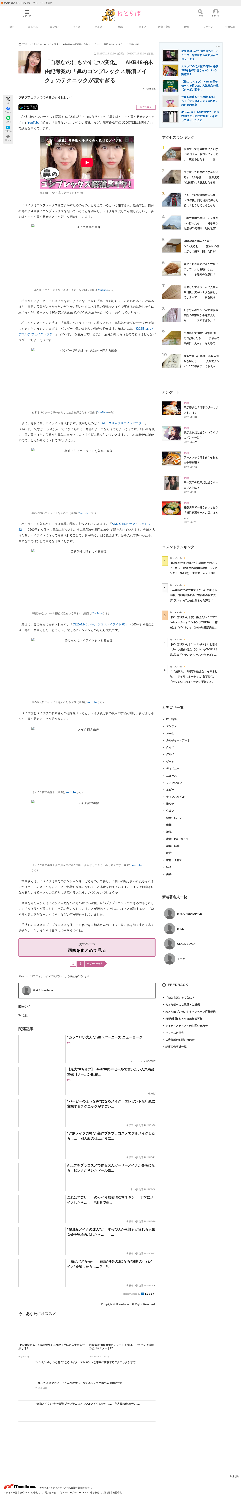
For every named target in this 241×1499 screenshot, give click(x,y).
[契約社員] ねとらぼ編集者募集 (182, 1018)
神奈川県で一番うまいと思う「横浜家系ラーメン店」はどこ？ (201, 512)
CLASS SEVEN (186, 943)
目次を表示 (146, 107)
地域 (120, 26)
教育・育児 (164, 26)
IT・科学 (171, 719)
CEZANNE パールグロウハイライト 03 (99, 624)
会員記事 (230, 26)
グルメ (98, 26)
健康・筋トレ (174, 817)
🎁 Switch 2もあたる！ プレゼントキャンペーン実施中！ (27, 3)
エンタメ (55, 26)
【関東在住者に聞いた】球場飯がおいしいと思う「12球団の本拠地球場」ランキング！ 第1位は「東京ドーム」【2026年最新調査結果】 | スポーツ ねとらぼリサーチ (193, 573)
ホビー (170, 789)
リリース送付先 (173, 1032)
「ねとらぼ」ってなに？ (178, 997)
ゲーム (170, 761)
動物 (186, 26)
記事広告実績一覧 (174, 1046)
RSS (85, 1492)
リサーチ (208, 26)
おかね (170, 733)
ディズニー (172, 768)
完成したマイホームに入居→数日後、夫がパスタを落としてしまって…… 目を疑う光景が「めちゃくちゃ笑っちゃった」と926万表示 (201, 297)
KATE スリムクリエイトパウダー (122, 423)
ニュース (33, 26)
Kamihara (151, 88)
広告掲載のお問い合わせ (178, 1039)
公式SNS (24, 1492)
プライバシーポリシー (69, 1492)
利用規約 (234, 1476)
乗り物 (170, 803)
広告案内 (36, 1492)
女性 (25, 1015)
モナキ (181, 958)
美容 (169, 874)
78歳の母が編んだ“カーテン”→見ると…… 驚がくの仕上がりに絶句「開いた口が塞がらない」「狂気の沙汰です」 (201, 251)
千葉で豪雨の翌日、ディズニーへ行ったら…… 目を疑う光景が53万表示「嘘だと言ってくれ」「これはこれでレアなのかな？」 (201, 228)
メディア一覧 (11, 1492)
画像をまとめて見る (87, 950)
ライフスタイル (175, 796)
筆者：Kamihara (43, 989)
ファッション (174, 782)
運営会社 (95, 1492)
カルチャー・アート (178, 740)
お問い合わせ (49, 1492)
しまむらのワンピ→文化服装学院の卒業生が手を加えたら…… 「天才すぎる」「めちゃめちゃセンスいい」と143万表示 (201, 320)
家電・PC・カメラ (177, 838)
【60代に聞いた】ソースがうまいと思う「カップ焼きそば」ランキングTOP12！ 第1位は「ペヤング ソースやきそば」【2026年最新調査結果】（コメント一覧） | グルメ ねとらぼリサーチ (195, 654)
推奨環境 (117, 1492)
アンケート (171, 392)
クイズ (76, 26)
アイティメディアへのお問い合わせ (185, 1025)
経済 (169, 866)
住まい (142, 26)
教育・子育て (174, 859)
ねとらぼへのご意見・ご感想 (181, 1004)
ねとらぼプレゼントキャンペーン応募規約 (189, 1011)
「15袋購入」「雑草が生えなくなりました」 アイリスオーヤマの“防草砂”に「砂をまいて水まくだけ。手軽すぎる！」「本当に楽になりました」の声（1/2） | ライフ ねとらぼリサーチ (193, 681)
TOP (11, 26)
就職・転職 (172, 845)
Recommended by (132, 1294)
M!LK (180, 928)
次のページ (94, 963)
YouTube (33, 122)
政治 (169, 852)
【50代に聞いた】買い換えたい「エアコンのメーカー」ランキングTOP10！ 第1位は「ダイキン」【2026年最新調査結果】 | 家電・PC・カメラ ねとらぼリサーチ (194, 627)
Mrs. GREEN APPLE (189, 913)
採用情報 (106, 1492)
